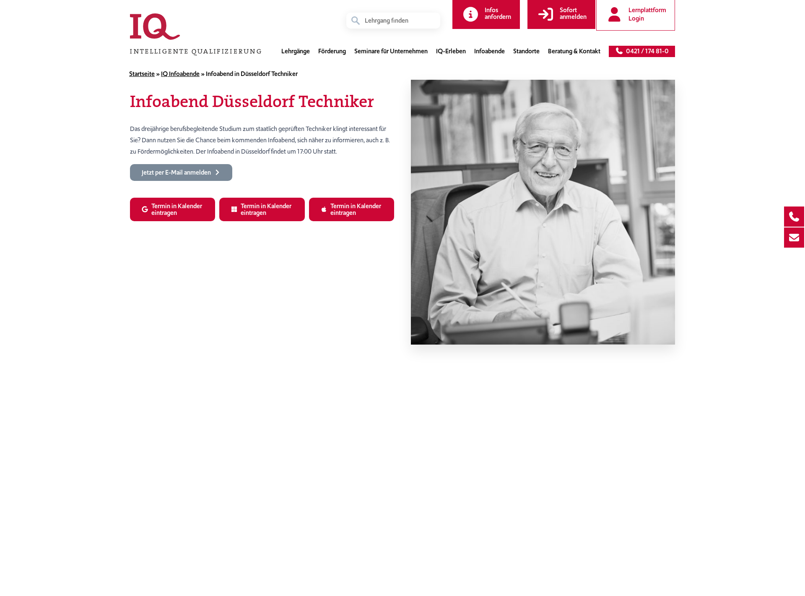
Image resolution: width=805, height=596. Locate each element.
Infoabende (489, 51)
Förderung (332, 51)
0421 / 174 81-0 (646, 51)
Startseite (142, 73)
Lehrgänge (295, 51)
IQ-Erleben (451, 51)
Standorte (526, 51)
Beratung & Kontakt (574, 51)
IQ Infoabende (180, 73)
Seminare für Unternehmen (391, 51)
